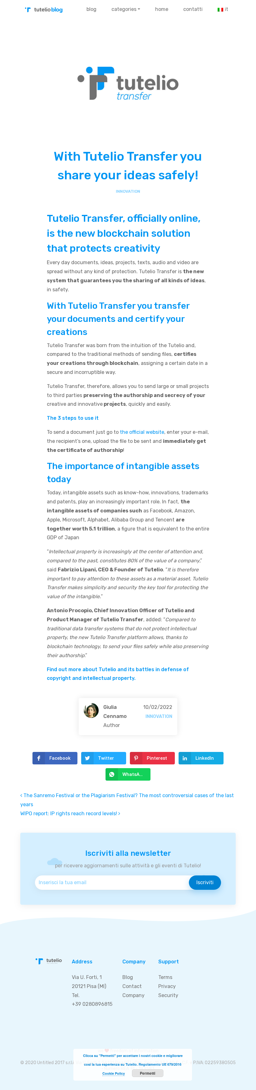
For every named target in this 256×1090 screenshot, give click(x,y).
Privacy (167, 986)
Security (168, 995)
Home (161, 9)
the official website (142, 432)
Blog (91, 9)
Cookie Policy (113, 1073)
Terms (165, 977)
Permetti (147, 1073)
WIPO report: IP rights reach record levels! (69, 813)
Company (133, 995)
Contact (132, 986)
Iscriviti (205, 882)
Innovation (128, 191)
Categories (123, 9)
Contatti (193, 9)
